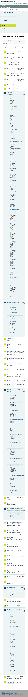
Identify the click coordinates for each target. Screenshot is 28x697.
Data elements (5, 20)
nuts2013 (14, 241)
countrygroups (14, 123)
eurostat (9, 363)
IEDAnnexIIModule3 (11, 522)
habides (9, 389)
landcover (10, 550)
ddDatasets (14, 312)
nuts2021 (14, 259)
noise (9, 582)
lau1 (8, 556)
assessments (14, 98)
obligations (14, 327)
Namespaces (5, 31)
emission (14, 633)
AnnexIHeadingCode (14, 514)
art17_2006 (10, 68)
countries (14, 113)
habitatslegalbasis (14, 449)
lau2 (8, 560)
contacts (14, 307)
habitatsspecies (14, 483)
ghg (8, 384)
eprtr (8, 344)
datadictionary (11, 302)
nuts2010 (14, 232)
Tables (3, 17)
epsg (13, 152)
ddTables (14, 316)
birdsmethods (14, 410)
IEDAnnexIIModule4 (11, 531)
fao (8, 369)
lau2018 (9, 564)
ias (8, 497)
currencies (14, 129)
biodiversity (10, 85)
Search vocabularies (9, 47)
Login (16, 3)
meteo (13, 646)
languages (14, 194)
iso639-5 (14, 186)
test (8, 605)
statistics (14, 652)
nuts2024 (14, 268)
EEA (8, 1)
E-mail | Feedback (6, 692)
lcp (8, 571)
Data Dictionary (13, 9)
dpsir (13, 136)
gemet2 (9, 380)
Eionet (8, 9)
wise (8, 676)
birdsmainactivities (14, 402)
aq (8, 52)
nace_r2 (13, 199)
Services (4, 28)
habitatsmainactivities (14, 458)
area (13, 620)
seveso (9, 600)
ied (8, 503)
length (13, 639)
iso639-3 (14, 180)
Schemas (4, 23)
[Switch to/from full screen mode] (19, 3)
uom (8, 609)
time (13, 658)
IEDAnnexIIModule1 (11, 508)
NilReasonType (14, 209)
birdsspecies (14, 428)
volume (13, 670)
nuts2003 (14, 214)
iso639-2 (14, 168)
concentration (14, 626)
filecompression (14, 161)
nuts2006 (14, 223)
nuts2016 (14, 250)
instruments (14, 490)
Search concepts (20, 47)
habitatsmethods (14, 465)
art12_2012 (10, 57)
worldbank (10, 682)
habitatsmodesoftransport (14, 475)
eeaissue (14, 321)
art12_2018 (10, 63)
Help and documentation (7, 12)
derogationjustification (14, 434)
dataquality (10, 338)
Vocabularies (5, 25)
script (13, 285)
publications (11, 587)
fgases (9, 374)
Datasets (4, 15)
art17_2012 (10, 74)
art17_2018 (10, 79)
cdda (8, 88)
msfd (8, 576)
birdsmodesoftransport (14, 419)
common (10, 92)
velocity (13, 664)
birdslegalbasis (14, 395)
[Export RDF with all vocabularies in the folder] (24, 94)
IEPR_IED (10, 538)
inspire (9, 545)
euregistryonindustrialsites (11, 358)
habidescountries (14, 442)
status (13, 332)
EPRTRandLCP (11, 351)
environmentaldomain (14, 141)
